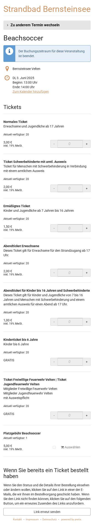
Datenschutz (49, 519)
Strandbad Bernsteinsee (47, 9)
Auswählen (72, 447)
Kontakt (17, 519)
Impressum (32, 519)
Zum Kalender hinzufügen (31, 91)
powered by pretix (71, 519)
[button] (47, 25)
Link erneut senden (47, 512)
